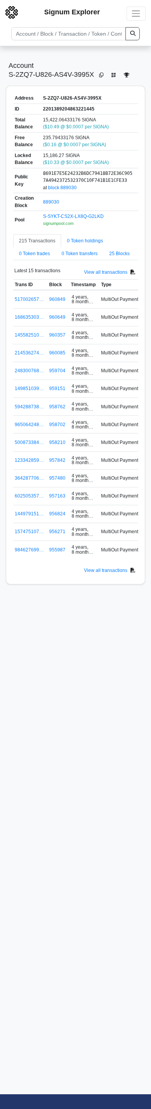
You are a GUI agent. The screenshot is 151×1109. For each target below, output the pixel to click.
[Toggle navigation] (136, 13)
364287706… (29, 478)
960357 (57, 335)
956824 (57, 513)
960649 (57, 317)
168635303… (29, 317)
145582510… (29, 335)
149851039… (29, 388)
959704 (57, 370)
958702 (57, 424)
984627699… (29, 550)
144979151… (29, 513)
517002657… (29, 299)
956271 (57, 531)
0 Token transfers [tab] (80, 253)
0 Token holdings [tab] (85, 241)
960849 (57, 299)
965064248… (29, 424)
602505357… (29, 496)
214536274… (29, 353)
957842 (57, 460)
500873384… (29, 442)
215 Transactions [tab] (37, 241)
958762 (57, 406)
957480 (57, 478)
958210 (57, 442)
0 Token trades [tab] (34, 253)
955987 (57, 550)
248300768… (29, 370)
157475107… (29, 531)
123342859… (29, 460)
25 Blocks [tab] (119, 253)
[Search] (132, 33)
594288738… (29, 406)
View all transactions (105, 272)
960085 (57, 353)
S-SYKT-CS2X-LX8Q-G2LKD (73, 216)
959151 (57, 388)
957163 (57, 496)
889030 (51, 202)
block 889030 (62, 187)
